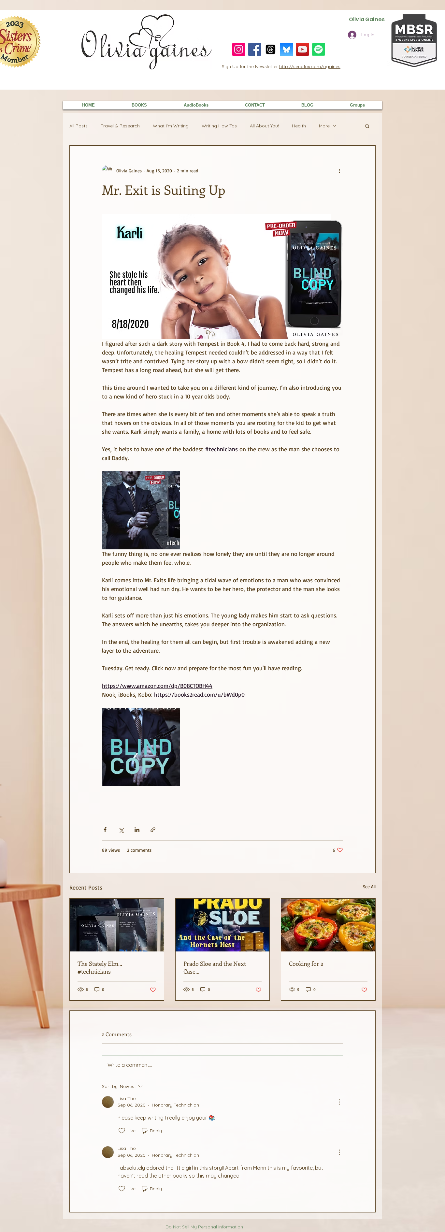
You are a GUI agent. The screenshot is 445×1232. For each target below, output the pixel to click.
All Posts (78, 126)
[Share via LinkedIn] (137, 830)
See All (369, 886)
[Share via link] (153, 830)
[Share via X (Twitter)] (121, 830)
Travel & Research (120, 126)
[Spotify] (318, 49)
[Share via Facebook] (105, 830)
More (324, 126)
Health (299, 126)
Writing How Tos (219, 126)
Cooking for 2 (306, 963)
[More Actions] (339, 1102)
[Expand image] (141, 510)
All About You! (264, 126)
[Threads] (270, 49)
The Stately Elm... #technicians (100, 967)
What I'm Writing (171, 126)
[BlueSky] (286, 49)
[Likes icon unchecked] (122, 1131)
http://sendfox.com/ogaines (309, 66)
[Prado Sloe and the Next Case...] (223, 925)
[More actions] (339, 170)
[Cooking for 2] (328, 925)
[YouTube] (302, 49)
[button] (367, 125)
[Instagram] (238, 49)
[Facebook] (254, 49)
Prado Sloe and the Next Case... (214, 967)
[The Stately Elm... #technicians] (117, 925)
